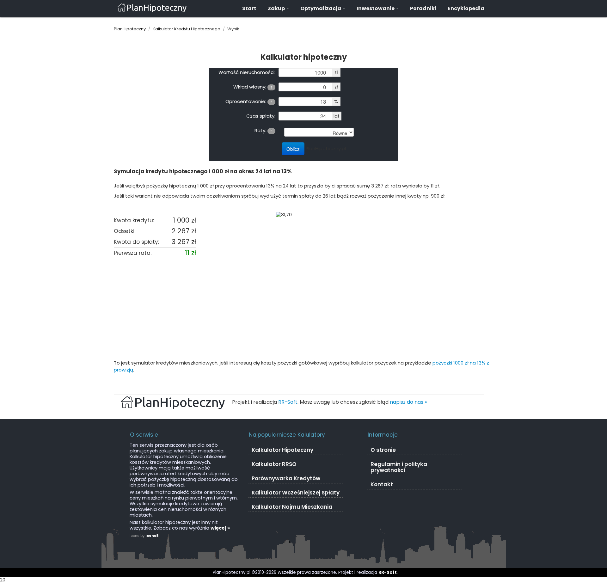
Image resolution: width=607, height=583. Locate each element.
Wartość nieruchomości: (246, 72)
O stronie (383, 450)
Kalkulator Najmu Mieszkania (292, 507)
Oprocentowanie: (249, 101)
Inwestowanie (376, 8)
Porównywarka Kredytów (286, 478)
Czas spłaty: (260, 116)
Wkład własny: (253, 86)
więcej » (220, 528)
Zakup (277, 8)
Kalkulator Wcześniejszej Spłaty (296, 492)
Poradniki (423, 8)
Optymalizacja (321, 8)
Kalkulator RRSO (274, 464)
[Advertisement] (303, 309)
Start (249, 8)
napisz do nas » (408, 402)
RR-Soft (287, 402)
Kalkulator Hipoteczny (282, 450)
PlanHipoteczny (130, 29)
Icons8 (152, 535)
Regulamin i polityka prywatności (399, 467)
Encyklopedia (466, 8)
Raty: (263, 130)
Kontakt (382, 484)
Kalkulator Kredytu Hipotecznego (186, 29)
